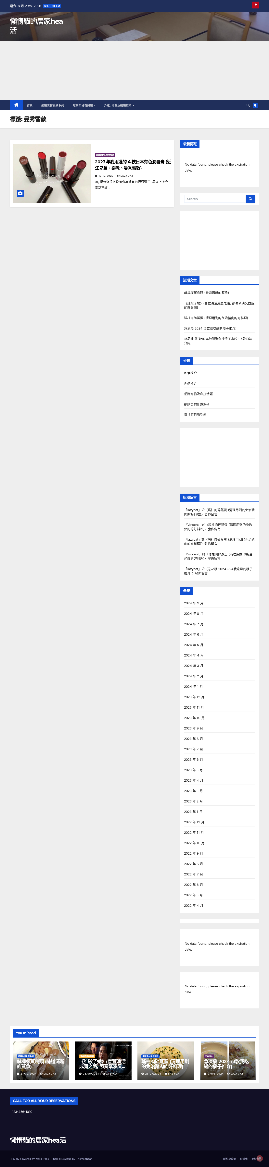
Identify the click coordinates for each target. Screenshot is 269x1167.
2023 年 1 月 (193, 812)
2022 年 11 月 (194, 833)
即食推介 (190, 373)
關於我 (255, 1158)
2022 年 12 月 (194, 822)
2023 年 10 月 (194, 718)
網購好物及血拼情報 (105, 155)
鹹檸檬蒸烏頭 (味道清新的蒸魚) (206, 293)
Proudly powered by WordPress (30, 1158)
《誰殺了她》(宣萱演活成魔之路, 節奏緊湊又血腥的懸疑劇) (102, 1066)
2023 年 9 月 (193, 728)
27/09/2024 (28, 1073)
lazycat (127, 175)
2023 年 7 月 (193, 749)
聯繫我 (244, 1158)
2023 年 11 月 (194, 707)
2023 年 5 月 (193, 770)
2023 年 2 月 (193, 801)
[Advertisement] (134, 70)
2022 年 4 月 (193, 906)
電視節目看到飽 (83, 105)
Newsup (66, 1158)
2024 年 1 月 (193, 687)
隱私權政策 (229, 1158)
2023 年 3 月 (193, 791)
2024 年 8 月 (193, 614)
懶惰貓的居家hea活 (38, 1140)
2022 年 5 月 (193, 895)
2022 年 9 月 (193, 853)
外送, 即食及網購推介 (118, 105)
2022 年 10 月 (194, 843)
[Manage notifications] (260, 1158)
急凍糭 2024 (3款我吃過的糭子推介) (210, 328)
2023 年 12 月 (194, 697)
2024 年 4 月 (194, 655)
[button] (248, 105)
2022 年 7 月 (193, 874)
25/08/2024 (91, 1073)
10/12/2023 (106, 175)
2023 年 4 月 (193, 780)
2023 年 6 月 (193, 760)
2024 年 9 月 (193, 603)
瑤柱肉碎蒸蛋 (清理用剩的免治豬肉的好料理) (216, 318)
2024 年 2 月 (193, 676)
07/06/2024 (216, 1073)
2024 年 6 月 (193, 634)
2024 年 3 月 (193, 666)
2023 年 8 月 (193, 739)
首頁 (30, 105)
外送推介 (190, 383)
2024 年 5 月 (193, 645)
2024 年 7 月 (193, 624)
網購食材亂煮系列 (52, 105)
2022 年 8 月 (193, 864)
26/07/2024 (153, 1073)
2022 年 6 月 (193, 885)
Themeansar (84, 1158)
